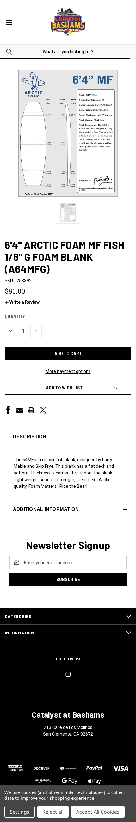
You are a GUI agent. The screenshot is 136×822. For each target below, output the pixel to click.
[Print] (31, 410)
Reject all (53, 811)
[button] (22, 302)
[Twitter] (43, 410)
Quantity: (15, 316)
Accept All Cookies (98, 811)
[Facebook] (8, 410)
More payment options (68, 371)
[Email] (19, 410)
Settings (19, 811)
